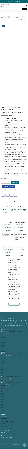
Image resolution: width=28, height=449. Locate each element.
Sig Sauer (12, 16)
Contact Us (4, 426)
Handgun (7, 16)
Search (24, 9)
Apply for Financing (9, 186)
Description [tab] (14, 201)
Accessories (4, 418)
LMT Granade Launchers (7, 421)
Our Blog (3, 425)
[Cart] (26, 5)
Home (2, 16)
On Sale (9, 189)
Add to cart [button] (8, 227)
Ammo (2, 420)
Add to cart (15, 182)
